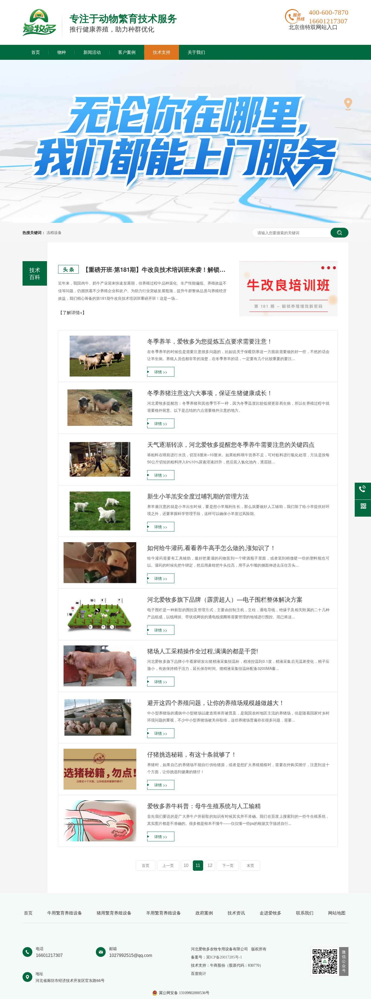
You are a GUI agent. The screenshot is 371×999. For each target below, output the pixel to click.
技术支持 (161, 52)
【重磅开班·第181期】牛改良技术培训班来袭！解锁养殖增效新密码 (155, 269)
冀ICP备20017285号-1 (224, 957)
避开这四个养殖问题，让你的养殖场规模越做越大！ (216, 702)
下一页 (228, 865)
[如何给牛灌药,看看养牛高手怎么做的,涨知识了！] (100, 562)
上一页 (168, 865)
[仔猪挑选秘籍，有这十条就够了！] (100, 769)
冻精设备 (54, 232)
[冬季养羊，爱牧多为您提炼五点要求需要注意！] (100, 356)
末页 (250, 865)
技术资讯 (236, 913)
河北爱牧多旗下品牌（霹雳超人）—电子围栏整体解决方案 (225, 599)
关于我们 (196, 52)
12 (209, 865)
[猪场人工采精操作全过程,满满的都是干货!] (100, 665)
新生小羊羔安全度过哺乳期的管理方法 (198, 496)
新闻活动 (92, 52)
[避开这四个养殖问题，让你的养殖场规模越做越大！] (100, 717)
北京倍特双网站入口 (313, 27)
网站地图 (336, 913)
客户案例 (127, 52)
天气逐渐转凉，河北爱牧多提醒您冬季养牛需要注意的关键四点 (231, 444)
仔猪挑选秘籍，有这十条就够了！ (192, 754)
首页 (35, 52)
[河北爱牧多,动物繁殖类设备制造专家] (39, 34)
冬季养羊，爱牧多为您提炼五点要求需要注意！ (210, 341)
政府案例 (204, 913)
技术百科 (34, 273)
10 (186, 865)
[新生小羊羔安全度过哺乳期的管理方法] (100, 511)
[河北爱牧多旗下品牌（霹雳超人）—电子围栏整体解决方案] (100, 614)
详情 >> (160, 371)
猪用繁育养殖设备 (114, 913)
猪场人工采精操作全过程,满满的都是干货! (202, 651)
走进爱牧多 (270, 913)
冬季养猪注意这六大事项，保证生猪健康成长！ (210, 392)
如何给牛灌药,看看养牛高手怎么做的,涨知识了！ (211, 547)
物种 (61, 52)
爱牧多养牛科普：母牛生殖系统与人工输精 (204, 805)
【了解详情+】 (72, 312)
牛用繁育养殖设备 (64, 913)
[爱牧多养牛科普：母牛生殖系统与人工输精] (100, 820)
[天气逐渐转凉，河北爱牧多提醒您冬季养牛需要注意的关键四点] (100, 459)
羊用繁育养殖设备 (163, 913)
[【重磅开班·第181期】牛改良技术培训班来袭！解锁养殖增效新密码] (288, 289)
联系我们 (304, 913)
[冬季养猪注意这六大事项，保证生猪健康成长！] (100, 407)
